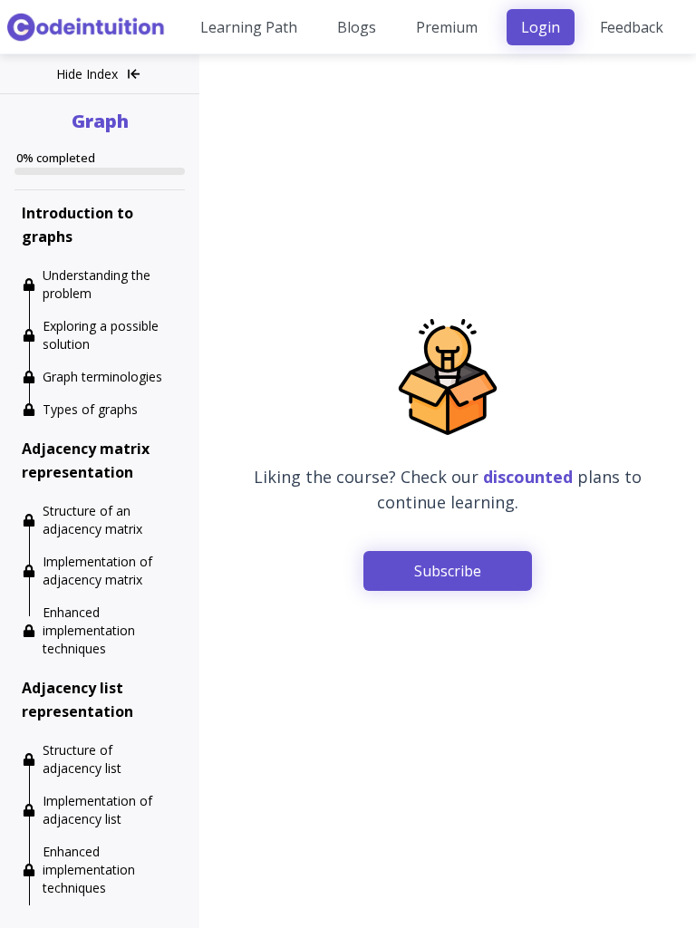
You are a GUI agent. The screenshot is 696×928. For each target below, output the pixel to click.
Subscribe (447, 571)
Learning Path (248, 27)
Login (540, 27)
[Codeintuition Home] (87, 27)
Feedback (631, 27)
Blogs (356, 27)
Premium (447, 27)
